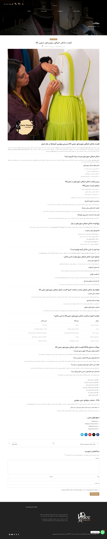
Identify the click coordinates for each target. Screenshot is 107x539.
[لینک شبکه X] (93, 434)
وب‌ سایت (97, 483)
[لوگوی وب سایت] (53, 4)
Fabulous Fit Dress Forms (91, 424)
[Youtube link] (12, 534)
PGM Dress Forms (93, 426)
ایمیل (51, 477)
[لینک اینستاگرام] (14, 534)
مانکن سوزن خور (92, 26)
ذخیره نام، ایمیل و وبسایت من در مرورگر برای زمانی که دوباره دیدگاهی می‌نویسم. (79, 490)
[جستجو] (22, 4)
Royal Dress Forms (93, 429)
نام (98, 477)
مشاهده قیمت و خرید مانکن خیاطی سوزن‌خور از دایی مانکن (84, 407)
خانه (98, 26)
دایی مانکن (53, 151)
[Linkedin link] (86, 434)
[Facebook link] (97, 434)
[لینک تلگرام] (82, 434)
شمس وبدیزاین (55, 534)
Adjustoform (95, 421)
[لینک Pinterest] (89, 434)
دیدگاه (97, 458)
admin (57, 46)
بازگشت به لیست (53, 443)
